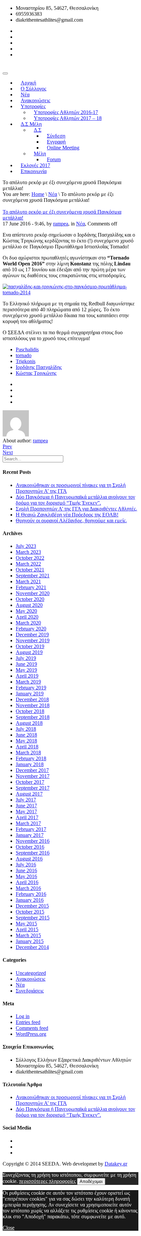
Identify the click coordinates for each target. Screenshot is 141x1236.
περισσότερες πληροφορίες (47, 1181)
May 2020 (26, 611)
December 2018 (32, 699)
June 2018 (26, 735)
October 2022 (30, 558)
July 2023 (26, 546)
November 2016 (33, 841)
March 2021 (28, 581)
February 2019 (31, 687)
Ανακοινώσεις (30, 979)
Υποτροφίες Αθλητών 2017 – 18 (68, 118)
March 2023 (28, 552)
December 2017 (32, 770)
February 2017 (31, 829)
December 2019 (32, 634)
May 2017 (26, 811)
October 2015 (30, 912)
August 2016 (29, 858)
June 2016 (26, 870)
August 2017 (29, 794)
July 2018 (26, 729)
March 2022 (28, 564)
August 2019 (29, 652)
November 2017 (33, 776)
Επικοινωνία (34, 171)
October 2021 (30, 569)
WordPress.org (31, 1034)
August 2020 (29, 605)
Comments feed (32, 1028)
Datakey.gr (116, 1164)
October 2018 (30, 711)
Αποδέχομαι (91, 1181)
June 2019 (26, 664)
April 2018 (27, 746)
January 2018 (30, 764)
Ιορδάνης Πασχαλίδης (39, 367)
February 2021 (31, 587)
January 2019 (30, 693)
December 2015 (32, 906)
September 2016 (33, 853)
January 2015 (30, 941)
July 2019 (26, 658)
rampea (60, 223)
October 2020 (30, 599)
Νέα (52, 194)
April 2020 (27, 617)
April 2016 (27, 882)
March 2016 (28, 888)
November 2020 (33, 593)
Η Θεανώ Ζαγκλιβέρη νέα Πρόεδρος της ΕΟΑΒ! (67, 514)
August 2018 (29, 723)
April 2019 (27, 676)
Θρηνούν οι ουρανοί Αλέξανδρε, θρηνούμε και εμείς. (71, 520)
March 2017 (28, 823)
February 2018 (31, 758)
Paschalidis (27, 349)
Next (8, 452)
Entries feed (28, 1022)
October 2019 (30, 646)
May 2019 (26, 670)
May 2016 (26, 876)
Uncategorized (31, 973)
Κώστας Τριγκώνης (36, 373)
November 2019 (33, 640)
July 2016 (26, 864)
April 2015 (27, 929)
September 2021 (33, 575)
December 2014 (32, 947)
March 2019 (28, 682)
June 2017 (26, 805)
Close (8, 1227)
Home (37, 194)
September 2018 (33, 717)
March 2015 (28, 935)
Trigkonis (25, 361)
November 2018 (33, 705)
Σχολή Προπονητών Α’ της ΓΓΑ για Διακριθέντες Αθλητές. (76, 509)
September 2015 (33, 917)
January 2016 (30, 900)
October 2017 (30, 782)
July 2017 (26, 799)
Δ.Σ (37, 130)
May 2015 (26, 923)
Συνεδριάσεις (30, 991)
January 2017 (30, 835)
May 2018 (26, 741)
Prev (7, 446)
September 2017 (33, 788)
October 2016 (30, 847)
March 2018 (28, 752)
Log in (23, 1016)
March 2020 (28, 623)
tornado (23, 355)
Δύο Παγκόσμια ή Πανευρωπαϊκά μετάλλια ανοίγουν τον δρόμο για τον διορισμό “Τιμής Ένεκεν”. (75, 500)
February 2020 (31, 628)
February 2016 (31, 894)
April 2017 (27, 817)
